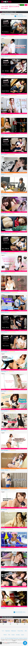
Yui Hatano (3, 568)
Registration (7, 630)
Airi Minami (3, 75)
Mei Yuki (3, 529)
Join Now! (22, 4)
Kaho (2, 588)
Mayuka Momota (5, 312)
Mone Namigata (4, 450)
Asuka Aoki (3, 548)
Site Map (18, 634)
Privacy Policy (20, 630)
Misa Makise (4, 253)
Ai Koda (3, 115)
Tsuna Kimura (4, 272)
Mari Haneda (4, 154)
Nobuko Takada (4, 470)
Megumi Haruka (4, 55)
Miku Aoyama (4, 351)
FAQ (9, 634)
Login (26, 4)
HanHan (3, 174)
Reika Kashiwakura (5, 292)
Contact (13, 634)
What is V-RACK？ (4, 8)
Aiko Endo (3, 608)
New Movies (7, 14)
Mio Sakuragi (4, 509)
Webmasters (13, 630)
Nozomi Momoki (5, 95)
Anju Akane (3, 371)
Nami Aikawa (4, 193)
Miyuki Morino (4, 331)
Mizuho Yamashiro (5, 233)
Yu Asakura (3, 36)
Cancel (22, 634)
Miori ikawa (3, 430)
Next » (25, 16)
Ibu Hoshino (4, 213)
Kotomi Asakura (5, 134)
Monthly (20, 14)
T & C (3, 630)
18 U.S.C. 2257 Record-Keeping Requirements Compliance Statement (14, 638)
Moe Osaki (3, 391)
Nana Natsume (4, 410)
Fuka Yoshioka (4, 489)
